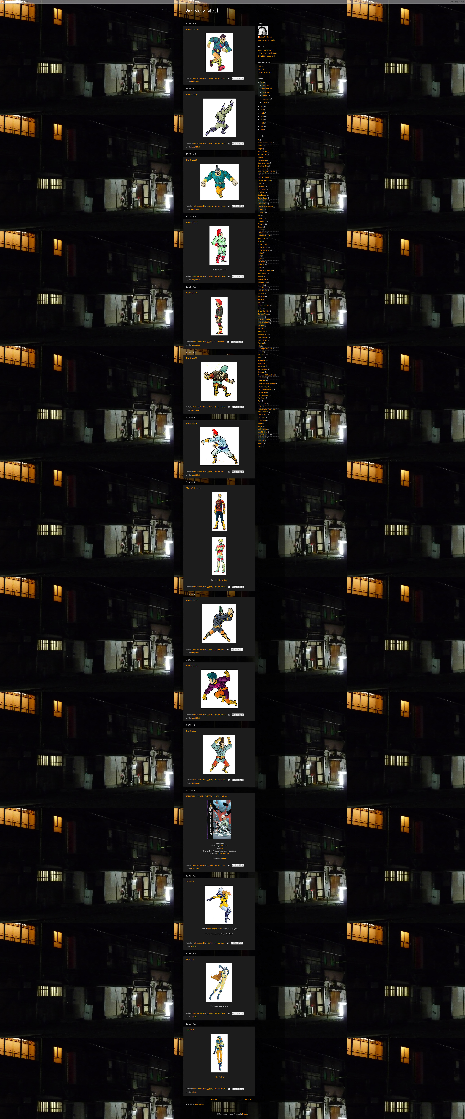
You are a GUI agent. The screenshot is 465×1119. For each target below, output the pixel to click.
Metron (260, 276)
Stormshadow (262, 369)
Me (221, 848)
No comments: (220, 78)
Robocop (261, 343)
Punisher (261, 328)
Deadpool (261, 192)
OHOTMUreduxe (263, 305)
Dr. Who (260, 209)
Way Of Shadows (263, 435)
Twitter (260, 66)
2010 (262, 123)
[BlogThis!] (235, 78)
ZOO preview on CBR (265, 72)
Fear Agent (261, 221)
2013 (262, 113)
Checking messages (264, 180)
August (265, 102)
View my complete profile (266, 40)
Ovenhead (261, 317)
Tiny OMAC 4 (191, 423)
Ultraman (261, 417)
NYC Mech (261, 69)
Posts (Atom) (199, 1104)
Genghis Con (262, 233)
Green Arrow (262, 244)
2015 (262, 106)
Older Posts (247, 1099)
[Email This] (233, 78)
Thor (259, 401)
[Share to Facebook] (240, 78)
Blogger (244, 1114)
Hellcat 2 (190, 1030)
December (266, 85)
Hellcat (193, 946)
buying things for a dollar (266, 172)
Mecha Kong (262, 273)
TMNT (260, 407)
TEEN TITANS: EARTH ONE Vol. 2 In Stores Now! (207, 796)
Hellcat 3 (190, 959)
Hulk (259, 256)
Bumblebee (262, 169)
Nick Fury (261, 294)
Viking (260, 423)
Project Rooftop (263, 323)
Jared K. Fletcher (223, 854)
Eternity (260, 218)
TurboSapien (262, 414)
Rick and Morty (263, 337)
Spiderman (261, 363)
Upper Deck (262, 420)
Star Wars (261, 366)
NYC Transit (262, 299)
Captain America (263, 178)
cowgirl (260, 183)
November (266, 92)
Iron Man (261, 265)
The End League (263, 386)
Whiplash (261, 441)
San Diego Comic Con (265, 349)
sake (259, 346)
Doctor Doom (262, 198)
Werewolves (262, 438)
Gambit (260, 230)
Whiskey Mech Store (265, 50)
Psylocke (261, 326)
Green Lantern (263, 247)
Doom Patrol (262, 204)
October (265, 96)
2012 (262, 116)
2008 (262, 130)
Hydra (260, 259)
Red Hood (261, 331)
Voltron (260, 426)
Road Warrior (262, 340)
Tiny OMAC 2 (191, 666)
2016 (262, 83)
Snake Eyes (261, 360)
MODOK (261, 285)
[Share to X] (238, 78)
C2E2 (259, 175)
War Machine (262, 432)
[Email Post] (229, 78)
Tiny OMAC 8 (191, 160)
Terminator (261, 381)
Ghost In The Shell (264, 236)
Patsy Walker (219, 1077)
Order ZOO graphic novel (266, 56)
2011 (262, 120)
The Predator (262, 392)
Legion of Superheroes (265, 270)
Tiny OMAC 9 (191, 95)
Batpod (260, 149)
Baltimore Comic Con (265, 143)
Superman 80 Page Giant (266, 375)
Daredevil (261, 186)
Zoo (259, 446)
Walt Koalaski (262, 429)
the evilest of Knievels (265, 389)
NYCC (260, 302)
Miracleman (262, 279)
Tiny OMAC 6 (191, 293)
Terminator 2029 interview (267, 384)
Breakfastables (263, 166)
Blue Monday (262, 160)
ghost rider (261, 238)
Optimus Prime (263, 314)
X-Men (260, 444)
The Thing (261, 398)
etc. (259, 215)
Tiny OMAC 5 (191, 358)
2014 (262, 110)
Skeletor (261, 357)
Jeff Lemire (223, 846)
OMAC (197, 82)
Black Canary (262, 151)
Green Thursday (263, 250)
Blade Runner (262, 154)
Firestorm (261, 224)
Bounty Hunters (263, 163)
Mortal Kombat (263, 288)
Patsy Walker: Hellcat (214, 929)
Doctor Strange (263, 201)
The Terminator (263, 395)
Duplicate (261, 212)
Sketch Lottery (222, 580)
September (266, 99)
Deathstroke (262, 195)
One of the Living (263, 311)
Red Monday (262, 334)
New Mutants (262, 291)
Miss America (262, 282)
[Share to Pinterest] (242, 78)
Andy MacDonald (266, 37)
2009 (262, 126)
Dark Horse (262, 189)
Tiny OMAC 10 (192, 29)
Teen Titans (195, 869)
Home (214, 1099)
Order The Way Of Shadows (267, 53)
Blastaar (261, 157)
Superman (261, 372)
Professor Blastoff (264, 320)
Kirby (192, 82)
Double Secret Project (265, 207)
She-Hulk (261, 352)
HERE (224, 859)
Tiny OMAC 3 (191, 600)
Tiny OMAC (191, 731)
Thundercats (262, 404)
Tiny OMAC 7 (191, 222)
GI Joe (260, 241)
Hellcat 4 (190, 882)
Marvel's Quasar (193, 488)
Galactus (261, 227)
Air (259, 140)
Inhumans (261, 262)
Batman (260, 146)
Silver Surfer (262, 354)
